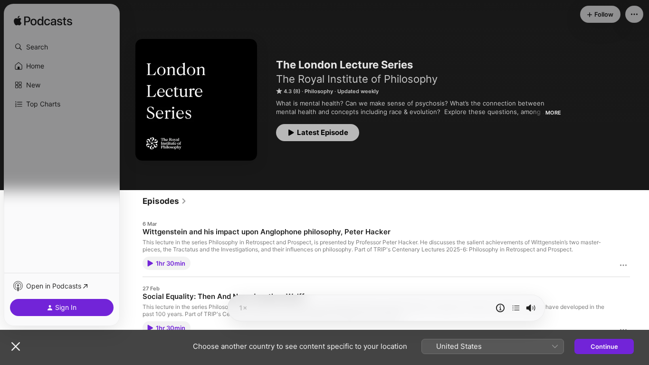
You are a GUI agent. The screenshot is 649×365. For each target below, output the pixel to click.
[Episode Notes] (500, 308)
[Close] (15, 346)
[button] (61, 47)
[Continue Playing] (516, 308)
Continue (604, 346)
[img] (43, 21)
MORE (553, 112)
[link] (165, 201)
